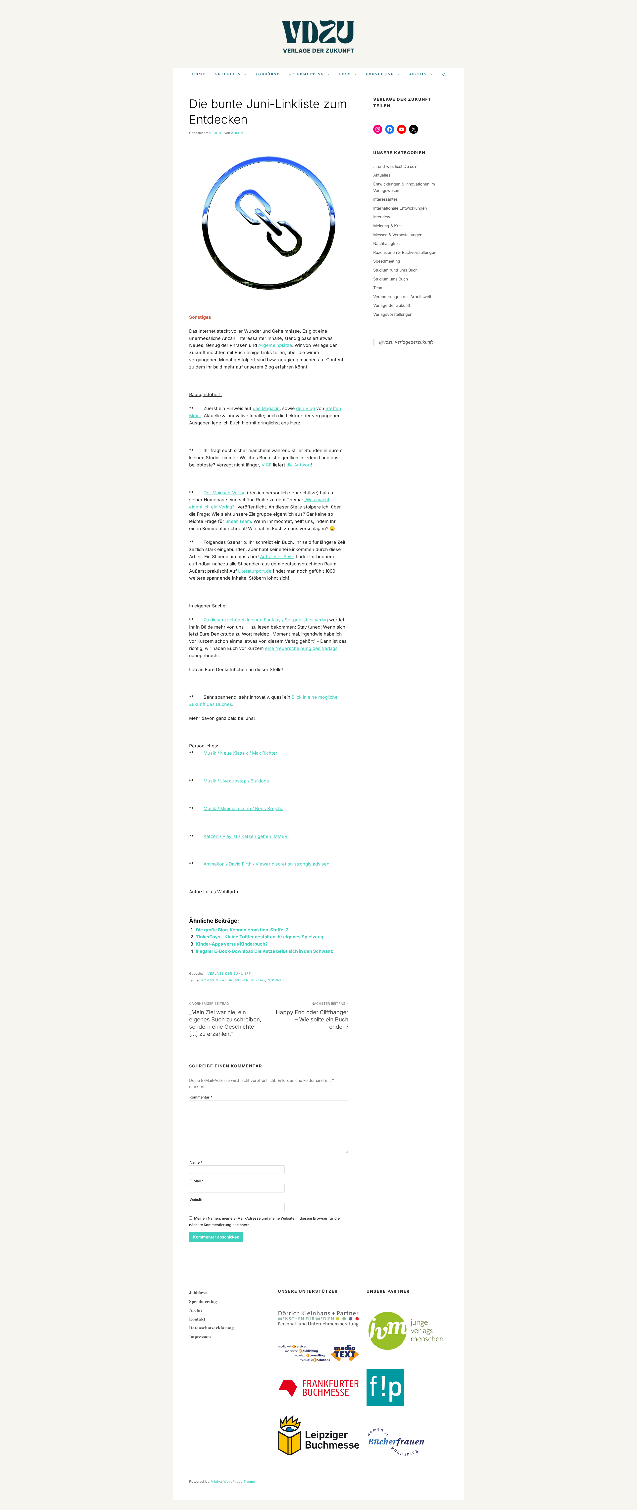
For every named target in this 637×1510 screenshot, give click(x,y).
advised (321, 864)
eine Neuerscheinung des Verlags (301, 648)
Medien (242, 980)
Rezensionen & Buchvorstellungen (404, 252)
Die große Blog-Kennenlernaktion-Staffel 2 (242, 929)
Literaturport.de (254, 571)
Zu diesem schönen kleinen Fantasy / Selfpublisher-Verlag (266, 619)
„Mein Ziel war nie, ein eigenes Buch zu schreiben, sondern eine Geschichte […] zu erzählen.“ (225, 1019)
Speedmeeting (306, 74)
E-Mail (197, 1181)
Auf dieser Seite (277, 556)
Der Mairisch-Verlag (225, 492)
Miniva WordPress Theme (233, 1481)
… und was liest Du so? (395, 166)
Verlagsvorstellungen (392, 314)
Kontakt (197, 1319)
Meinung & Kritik (388, 225)
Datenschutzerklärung (211, 1328)
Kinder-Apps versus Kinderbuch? (232, 944)
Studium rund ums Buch (395, 270)
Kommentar (201, 1097)
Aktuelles (227, 74)
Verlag (258, 980)
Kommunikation (217, 980)
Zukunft (275, 980)
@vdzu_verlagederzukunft (406, 342)
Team (345, 74)
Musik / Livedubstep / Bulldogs (236, 780)
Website (196, 1199)
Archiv (418, 74)
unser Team (238, 521)
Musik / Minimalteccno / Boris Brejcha (243, 808)
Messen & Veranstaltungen (397, 234)
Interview (381, 216)
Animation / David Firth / (230, 864)
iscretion (284, 864)
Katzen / (213, 836)
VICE (267, 464)
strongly (303, 864)
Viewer (263, 864)
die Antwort (298, 464)
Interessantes (385, 199)
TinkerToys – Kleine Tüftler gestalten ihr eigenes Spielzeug (259, 936)
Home (198, 74)
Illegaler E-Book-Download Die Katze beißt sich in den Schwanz (264, 951)
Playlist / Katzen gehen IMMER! (255, 836)
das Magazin (266, 408)
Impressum (200, 1337)
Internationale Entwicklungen (400, 208)
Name (196, 1162)
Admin (237, 133)
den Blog (305, 408)
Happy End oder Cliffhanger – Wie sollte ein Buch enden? (312, 1016)
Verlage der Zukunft (229, 973)
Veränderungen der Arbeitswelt (402, 296)
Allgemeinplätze (275, 345)
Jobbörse (267, 74)
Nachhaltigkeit (386, 243)
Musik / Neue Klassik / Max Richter (240, 753)
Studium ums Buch (390, 278)
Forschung (380, 74)
